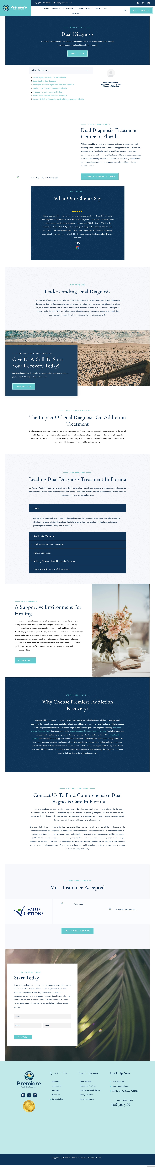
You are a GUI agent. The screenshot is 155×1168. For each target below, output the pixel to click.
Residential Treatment (44, 536)
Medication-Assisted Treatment (48, 544)
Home (46, 8)
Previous (35, 231)
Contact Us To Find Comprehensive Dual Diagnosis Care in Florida (58, 99)
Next (120, 231)
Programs (68, 8)
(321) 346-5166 (120, 1104)
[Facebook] (138, 3)
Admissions (84, 8)
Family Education (42, 552)
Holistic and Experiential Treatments (51, 569)
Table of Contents (39, 70)
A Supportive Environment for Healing (47, 92)
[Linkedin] (148, 3)
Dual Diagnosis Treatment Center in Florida (49, 77)
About (55, 8)
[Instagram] (143, 3)
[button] (56, 8)
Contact (76, 13)
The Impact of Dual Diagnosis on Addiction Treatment (53, 84)
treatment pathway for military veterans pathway (87, 731)
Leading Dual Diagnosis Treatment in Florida (50, 88)
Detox (36, 507)
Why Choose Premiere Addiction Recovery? (50, 95)
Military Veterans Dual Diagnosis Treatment (54, 561)
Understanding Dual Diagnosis (44, 81)
